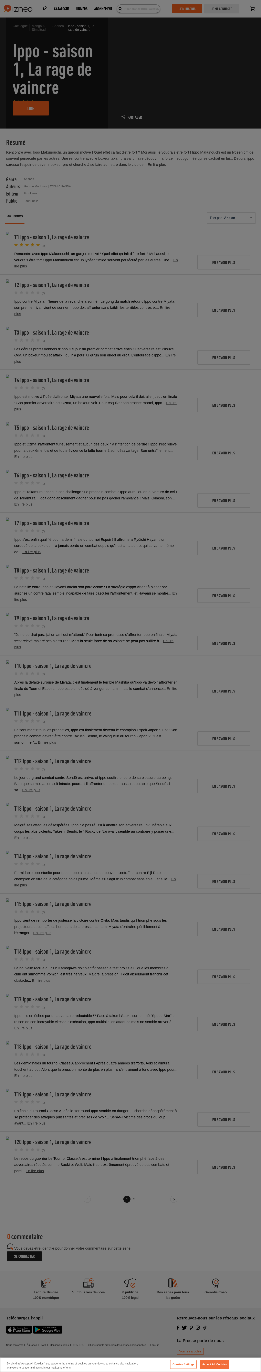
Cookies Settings (183, 1364)
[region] (130, 1365)
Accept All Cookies (214, 1364)
